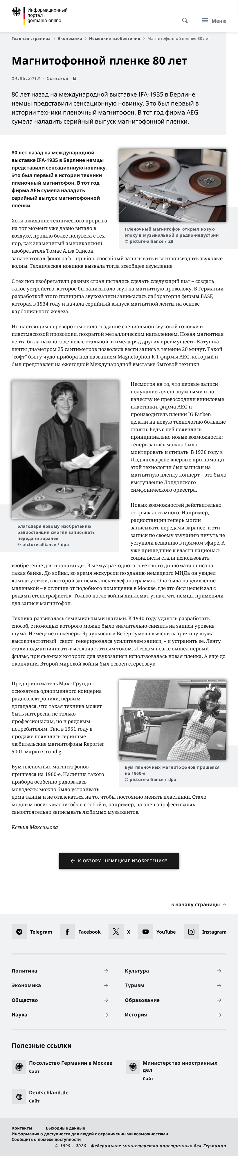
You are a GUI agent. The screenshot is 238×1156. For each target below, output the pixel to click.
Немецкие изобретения (114, 38)
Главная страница (31, 38)
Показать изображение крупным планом (173, 185)
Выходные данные (65, 1128)
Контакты (22, 1128)
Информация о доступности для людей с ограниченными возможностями (90, 1134)
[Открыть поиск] (183, 17)
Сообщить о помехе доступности (46, 1139)
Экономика (70, 38)
